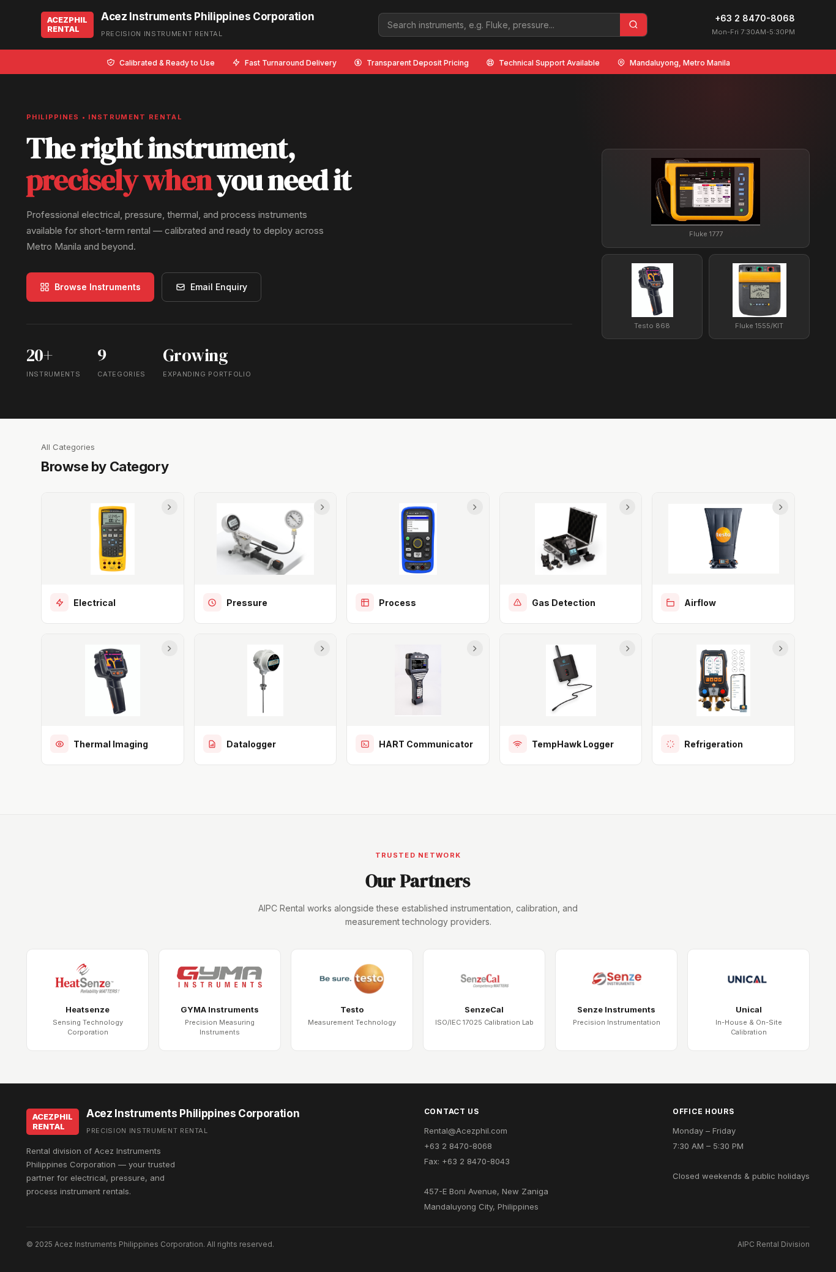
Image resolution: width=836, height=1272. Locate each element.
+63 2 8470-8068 (755, 18)
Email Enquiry (218, 287)
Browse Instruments (97, 287)
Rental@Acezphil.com (465, 1130)
